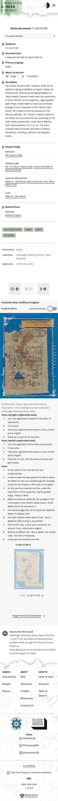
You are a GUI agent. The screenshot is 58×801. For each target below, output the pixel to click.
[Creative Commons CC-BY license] (29, 779)
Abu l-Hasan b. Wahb (12, 229)
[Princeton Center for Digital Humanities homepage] (39, 724)
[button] (12, 8)
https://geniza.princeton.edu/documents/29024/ (33, 649)
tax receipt (9, 235)
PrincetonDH (31, 745)
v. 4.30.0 (29, 788)
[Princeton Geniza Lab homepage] (18, 723)
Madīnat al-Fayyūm (13, 215)
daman (28, 229)
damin (38, 229)
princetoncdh (31, 752)
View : (30, 595)
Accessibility (29, 766)
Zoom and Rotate (37, 308)
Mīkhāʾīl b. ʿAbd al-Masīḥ (15, 181)
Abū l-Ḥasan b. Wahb (13, 155)
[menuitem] (9, 677)
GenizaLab (29, 738)
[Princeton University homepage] (29, 796)
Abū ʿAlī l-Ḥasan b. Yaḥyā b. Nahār (18, 167)
